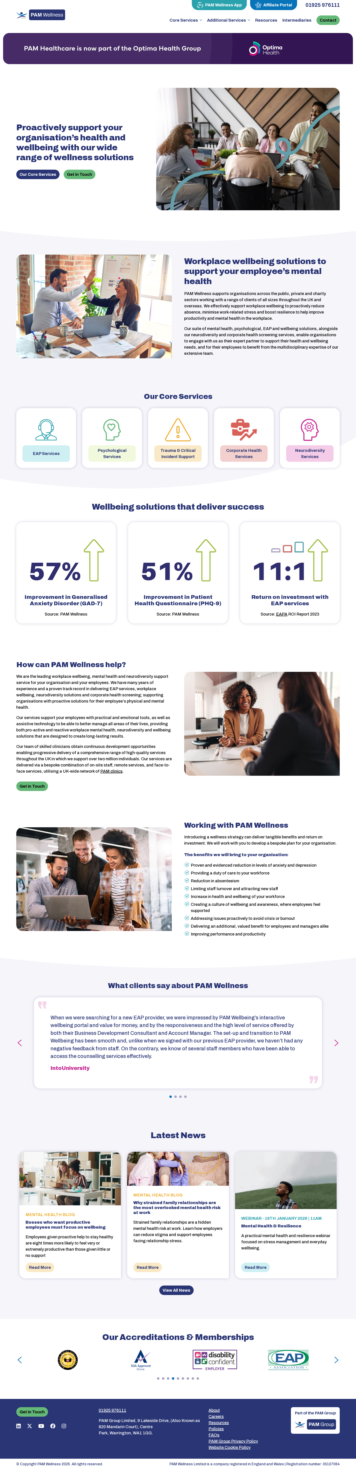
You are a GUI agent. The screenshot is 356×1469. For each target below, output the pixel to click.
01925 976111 (323, 5)
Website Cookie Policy (229, 1447)
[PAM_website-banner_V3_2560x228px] (178, 48)
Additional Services (226, 20)
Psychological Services (112, 453)
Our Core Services (38, 174)
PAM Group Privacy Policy (233, 1441)
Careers (216, 1416)
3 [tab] (180, 1096)
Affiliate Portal (277, 5)
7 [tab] (187, 1378)
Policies (216, 1429)
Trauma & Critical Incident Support (178, 453)
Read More (40, 1267)
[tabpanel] (178, 1043)
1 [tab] (170, 1096)
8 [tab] (192, 1378)
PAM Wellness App (223, 5)
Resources (266, 20)
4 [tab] (185, 1096)
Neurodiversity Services (310, 453)
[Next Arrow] (336, 1043)
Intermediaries (297, 20)
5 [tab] (178, 1378)
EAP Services (46, 453)
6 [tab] (182, 1378)
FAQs (213, 1435)
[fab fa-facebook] (52, 1426)
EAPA (281, 614)
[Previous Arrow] (19, 1043)
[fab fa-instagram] (64, 1426)
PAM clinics (111, 771)
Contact (328, 20)
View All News (176, 1290)
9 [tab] (197, 1378)
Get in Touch (79, 174)
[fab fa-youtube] (41, 1426)
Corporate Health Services (244, 453)
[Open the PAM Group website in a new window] (315, 1420)
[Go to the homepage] (40, 14)
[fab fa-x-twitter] (29, 1426)
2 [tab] (175, 1096)
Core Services (184, 20)
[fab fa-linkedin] (18, 1426)
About (214, 1410)
